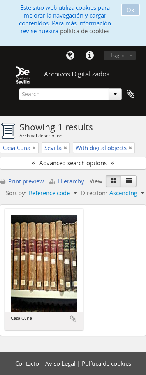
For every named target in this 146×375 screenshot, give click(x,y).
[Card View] (113, 181)
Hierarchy (71, 181)
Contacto (27, 363)
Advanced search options (73, 163)
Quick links (89, 55)
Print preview (25, 181)
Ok (130, 10)
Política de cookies (106, 363)
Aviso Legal (61, 363)
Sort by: (16, 193)
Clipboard (130, 94)
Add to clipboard (73, 319)
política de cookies (84, 31)
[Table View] (129, 181)
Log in (118, 55)
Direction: (94, 193)
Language (70, 55)
